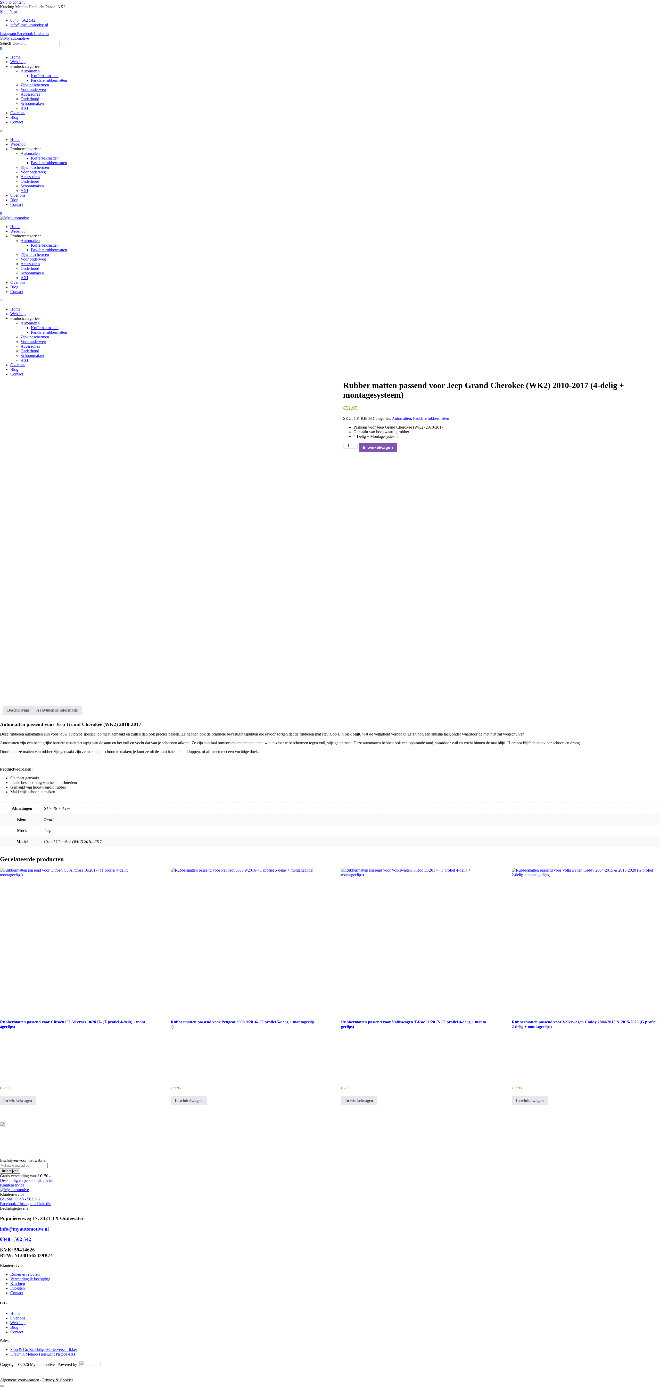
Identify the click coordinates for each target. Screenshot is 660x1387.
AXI (24, 108)
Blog (14, 117)
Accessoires (30, 94)
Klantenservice (12, 1185)
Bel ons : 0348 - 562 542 (20, 1199)
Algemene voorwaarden (19, 1380)
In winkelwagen (378, 447)
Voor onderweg (33, 89)
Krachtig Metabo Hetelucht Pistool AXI (42, 1354)
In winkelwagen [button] (18, 1100)
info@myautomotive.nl (24, 1229)
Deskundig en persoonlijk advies (26, 1180)
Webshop (18, 62)
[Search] (63, 44)
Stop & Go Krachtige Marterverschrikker (43, 1349)
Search (5, 43)
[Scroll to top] (2, 1386)
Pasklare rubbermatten (49, 80)
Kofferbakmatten (45, 75)
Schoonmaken (32, 103)
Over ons (17, 113)
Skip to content (12, 2)
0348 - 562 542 (15, 1239)
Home (15, 57)
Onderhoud (30, 99)
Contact (16, 122)
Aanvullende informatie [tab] (57, 710)
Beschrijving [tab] (18, 710)
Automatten (30, 71)
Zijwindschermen (35, 85)
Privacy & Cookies (57, 1380)
